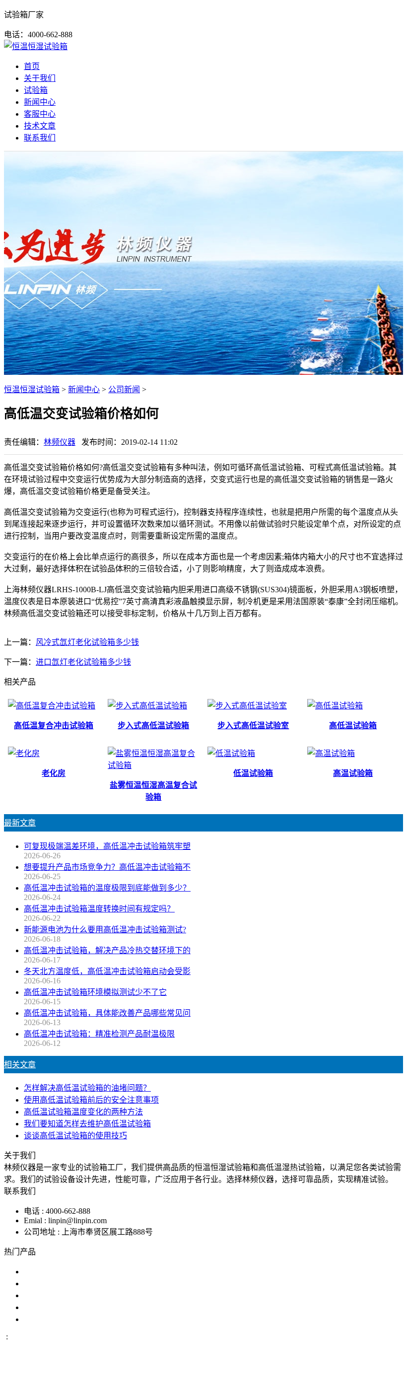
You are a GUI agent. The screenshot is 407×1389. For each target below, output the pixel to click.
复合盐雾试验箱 (51, 1295)
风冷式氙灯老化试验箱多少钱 (87, 642)
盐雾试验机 (44, 1271)
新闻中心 (40, 102)
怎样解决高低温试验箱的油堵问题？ (87, 1088)
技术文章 (40, 126)
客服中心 (40, 114)
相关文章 (20, 1064)
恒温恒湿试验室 (51, 1319)
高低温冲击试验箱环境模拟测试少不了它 (95, 992)
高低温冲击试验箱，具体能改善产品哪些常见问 (107, 1013)
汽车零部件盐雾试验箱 (63, 1307)
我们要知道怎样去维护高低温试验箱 (87, 1123)
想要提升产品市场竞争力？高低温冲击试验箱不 (107, 867)
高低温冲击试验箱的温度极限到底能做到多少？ (107, 888)
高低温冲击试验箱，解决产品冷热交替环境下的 (107, 950)
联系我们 (40, 138)
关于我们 (40, 78)
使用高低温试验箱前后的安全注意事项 (91, 1100)
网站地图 (252, 1376)
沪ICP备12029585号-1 (338, 1376)
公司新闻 (124, 389)
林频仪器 (59, 442)
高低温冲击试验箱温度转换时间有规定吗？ (99, 908)
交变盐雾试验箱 (51, 1283)
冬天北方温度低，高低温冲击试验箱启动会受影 (107, 971)
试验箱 (36, 90)
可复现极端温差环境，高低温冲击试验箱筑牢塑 (107, 846)
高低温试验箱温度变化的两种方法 (83, 1112)
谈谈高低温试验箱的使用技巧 (75, 1135)
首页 (32, 66)
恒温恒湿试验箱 (32, 389)
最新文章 (20, 823)
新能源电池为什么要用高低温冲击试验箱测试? (105, 929)
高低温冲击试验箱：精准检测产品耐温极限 (99, 1034)
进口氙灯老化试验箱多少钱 (83, 662)
